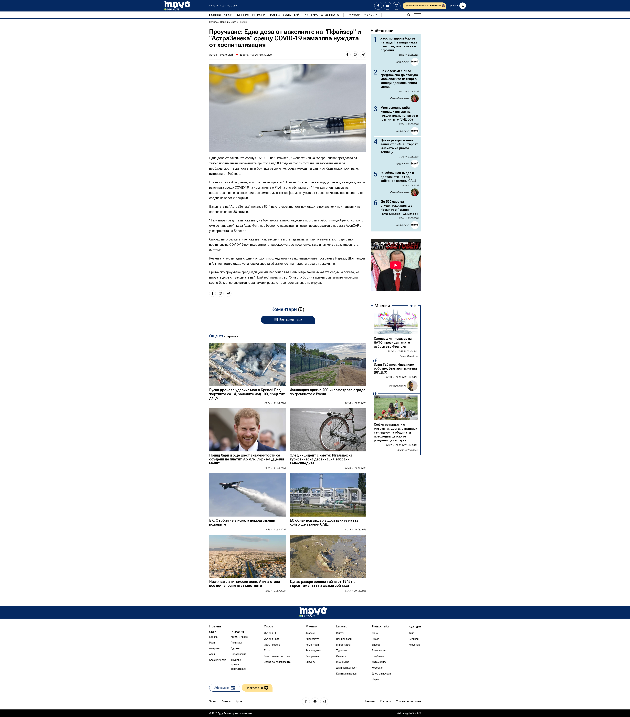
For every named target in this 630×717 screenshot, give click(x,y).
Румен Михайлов (409, 356)
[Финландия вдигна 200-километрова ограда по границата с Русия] (328, 364)
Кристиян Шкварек (407, 450)
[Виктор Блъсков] (412, 385)
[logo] (177, 5)
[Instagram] (396, 6)
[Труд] (313, 612)
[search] (408, 14)
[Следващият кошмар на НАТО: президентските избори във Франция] (396, 322)
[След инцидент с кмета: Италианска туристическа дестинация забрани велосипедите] (328, 429)
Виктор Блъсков (397, 385)
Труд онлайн (226, 54)
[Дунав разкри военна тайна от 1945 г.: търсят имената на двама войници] (328, 556)
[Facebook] (378, 6)
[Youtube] (387, 6)
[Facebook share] (347, 54)
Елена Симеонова (399, 98)
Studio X (416, 713)
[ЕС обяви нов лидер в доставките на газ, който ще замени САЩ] (328, 495)
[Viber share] (355, 54)
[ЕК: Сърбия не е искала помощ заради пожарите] (247, 495)
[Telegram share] (363, 54)
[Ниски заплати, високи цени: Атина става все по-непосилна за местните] (247, 556)
